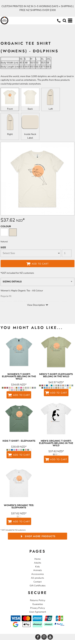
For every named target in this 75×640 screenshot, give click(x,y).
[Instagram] (44, 637)
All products (37, 577)
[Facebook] (38, 637)
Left (51, 108)
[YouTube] (50, 637)
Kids (37, 566)
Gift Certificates (38, 585)
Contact (37, 581)
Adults (37, 562)
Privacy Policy (37, 608)
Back (30, 108)
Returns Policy (37, 600)
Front (10, 108)
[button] (64, 20)
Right (10, 134)
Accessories (37, 574)
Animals (37, 570)
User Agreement (37, 611)
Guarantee (37, 604)
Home (37, 558)
